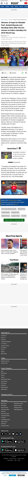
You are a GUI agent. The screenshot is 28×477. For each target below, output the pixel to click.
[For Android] (7, 450)
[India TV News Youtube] (26, 0)
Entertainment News (6, 379)
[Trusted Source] (12, 73)
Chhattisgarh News (5, 419)
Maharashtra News (18, 403)
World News (4, 373)
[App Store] (19, 441)
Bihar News (3, 403)
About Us (3, 337)
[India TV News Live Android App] (7, 441)
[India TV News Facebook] (24, 0)
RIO (15, 460)
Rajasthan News (18, 405)
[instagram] (9, 433)
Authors (3, 351)
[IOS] (20, 0)
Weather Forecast (5, 361)
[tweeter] (6, 433)
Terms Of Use (13, 458)
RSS (19, 460)
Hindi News (3, 347)
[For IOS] (19, 450)
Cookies (4, 472)
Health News (4, 389)
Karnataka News (5, 425)
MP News (3, 411)
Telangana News (18, 407)
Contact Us (3, 335)
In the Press (4, 343)
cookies (5, 475)
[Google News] (4, 73)
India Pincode (4, 363)
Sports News (4, 381)
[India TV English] (15, 3)
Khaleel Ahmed (5, 216)
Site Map (6, 458)
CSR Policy (10, 460)
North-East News (5, 413)
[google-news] (20, 433)
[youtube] (13, 433)
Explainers (3, 385)
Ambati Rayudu (5, 212)
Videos (7, 6)
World (16, 6)
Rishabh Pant (21, 209)
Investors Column (5, 345)
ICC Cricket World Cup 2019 (9, 209)
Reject (21, 475)
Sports (21, 6)
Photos (2, 375)
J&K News (3, 423)
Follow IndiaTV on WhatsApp (13, 220)
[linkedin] (16, 433)
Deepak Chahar (15, 216)
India (12, 6)
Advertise (3, 339)
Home (2, 6)
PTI (8, 35)
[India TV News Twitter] (25, 0)
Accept (13, 475)
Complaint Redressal (6, 341)
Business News (4, 387)
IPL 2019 (24, 216)
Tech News (3, 383)
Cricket (10, 19)
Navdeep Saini (15, 212)
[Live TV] (25, 3)
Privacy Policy (21, 458)
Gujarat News (4, 421)
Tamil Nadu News (5, 415)
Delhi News (3, 405)
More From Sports (14, 236)
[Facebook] (2, 433)
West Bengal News (18, 409)
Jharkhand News (5, 409)
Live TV (3, 349)
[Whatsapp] (22, 73)
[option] (14, 155)
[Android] (21, 0)
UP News (3, 417)
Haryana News (4, 407)
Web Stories (4, 353)
